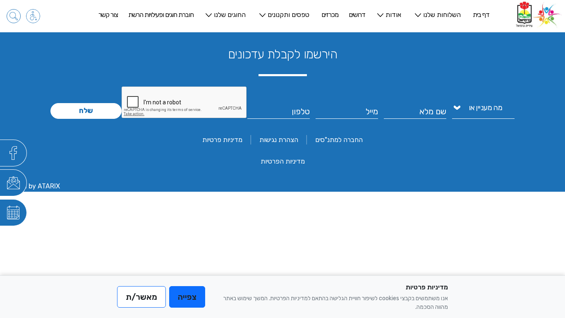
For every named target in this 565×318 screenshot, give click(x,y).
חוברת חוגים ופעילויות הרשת (161, 15)
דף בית (481, 15)
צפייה (187, 297)
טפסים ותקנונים (288, 15)
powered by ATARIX (30, 186)
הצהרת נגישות (278, 140)
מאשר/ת (141, 297)
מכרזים (329, 15)
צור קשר (108, 15)
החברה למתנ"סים (339, 140)
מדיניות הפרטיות (283, 161)
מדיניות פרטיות (222, 140)
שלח (86, 110)
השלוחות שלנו (442, 15)
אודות (393, 15)
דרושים (357, 15)
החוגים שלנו (230, 15)
